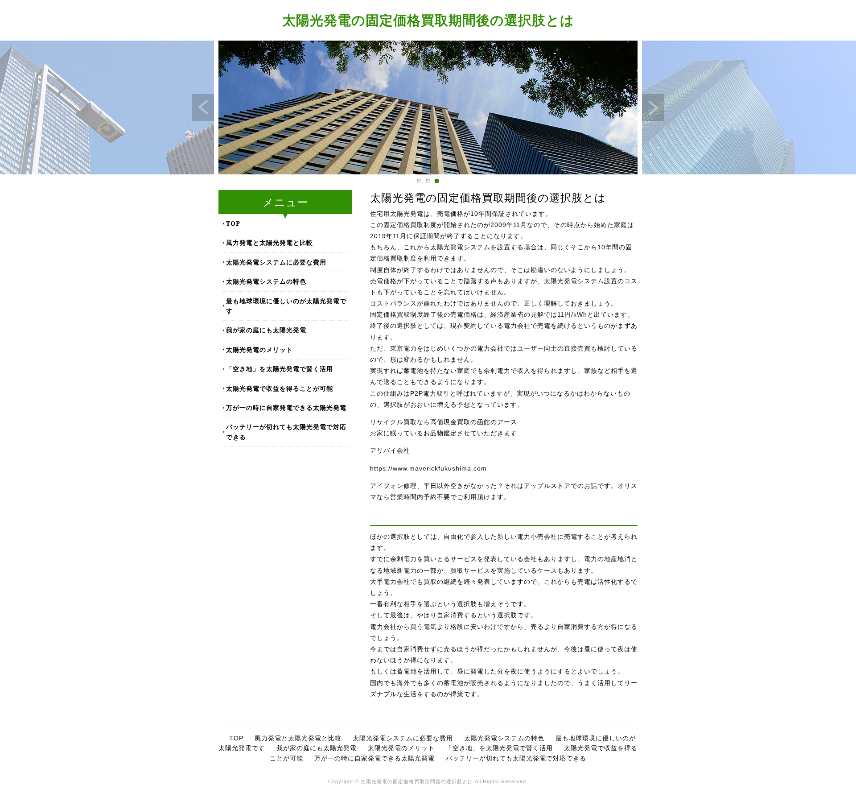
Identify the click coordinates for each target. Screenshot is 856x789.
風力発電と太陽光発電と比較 (269, 242)
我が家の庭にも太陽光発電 (266, 330)
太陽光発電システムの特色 (266, 281)
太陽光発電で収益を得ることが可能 (279, 388)
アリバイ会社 (390, 450)
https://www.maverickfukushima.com (428, 468)
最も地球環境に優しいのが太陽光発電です (286, 306)
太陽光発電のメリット (259, 349)
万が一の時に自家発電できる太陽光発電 (286, 407)
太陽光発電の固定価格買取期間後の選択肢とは (428, 20)
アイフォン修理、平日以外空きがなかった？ (437, 485)
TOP (233, 223)
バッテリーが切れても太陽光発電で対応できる (286, 431)
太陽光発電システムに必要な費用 (276, 262)
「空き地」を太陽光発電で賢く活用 (279, 368)
